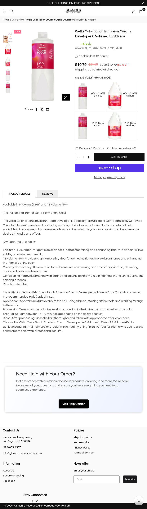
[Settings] (133, 11)
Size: (92, 77)
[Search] (11, 11)
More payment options (109, 177)
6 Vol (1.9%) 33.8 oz (98, 94)
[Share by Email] (47, 109)
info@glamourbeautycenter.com (22, 453)
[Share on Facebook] (36, 109)
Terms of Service (84, 452)
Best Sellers (18, 20)
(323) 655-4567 (12, 447)
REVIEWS (47, 193)
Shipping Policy (83, 437)
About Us (8, 470)
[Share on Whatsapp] (42, 109)
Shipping (81, 69)
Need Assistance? (123, 148)
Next (68, 65)
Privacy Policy (82, 447)
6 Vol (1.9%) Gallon (130, 94)
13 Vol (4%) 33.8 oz (97, 124)
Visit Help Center (73, 403)
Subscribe (130, 479)
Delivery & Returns (91, 148)
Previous (16, 65)
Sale (17, 31)
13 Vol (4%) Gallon (129, 124)
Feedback (9, 481)
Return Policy (82, 442)
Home (6, 20)
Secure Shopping (13, 475)
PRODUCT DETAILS (19, 193)
